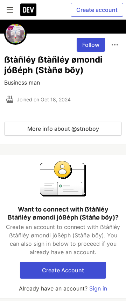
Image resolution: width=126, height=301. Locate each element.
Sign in (98, 288)
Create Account (63, 270)
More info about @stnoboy (63, 128)
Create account (97, 9)
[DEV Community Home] (28, 10)
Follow (90, 44)
